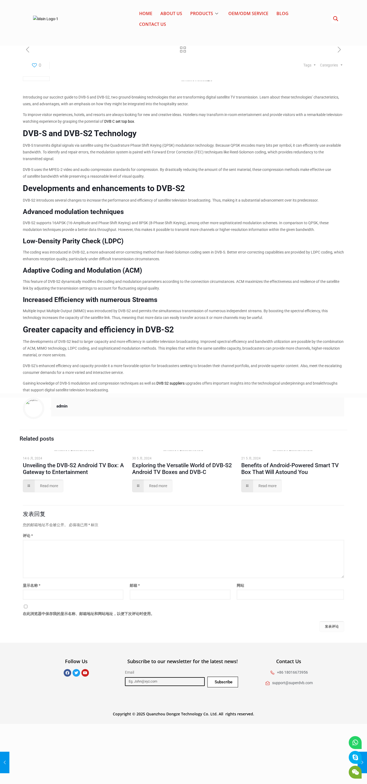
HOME (145, 13)
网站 (240, 585)
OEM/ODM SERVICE (248, 13)
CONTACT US (152, 24)
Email (129, 672)
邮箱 (135, 585)
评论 (28, 535)
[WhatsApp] (355, 742)
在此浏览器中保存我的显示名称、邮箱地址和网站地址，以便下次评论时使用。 (88, 613)
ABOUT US (171, 13)
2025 (140, 713)
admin (61, 406)
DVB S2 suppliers (170, 383)
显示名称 (31, 585)
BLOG (282, 13)
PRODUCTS (201, 13)
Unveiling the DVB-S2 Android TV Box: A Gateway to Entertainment (73, 468)
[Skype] (355, 757)
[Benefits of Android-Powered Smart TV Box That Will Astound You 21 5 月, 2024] (362, 762)
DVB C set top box (119, 121)
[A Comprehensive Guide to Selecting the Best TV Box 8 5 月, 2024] (4, 762)
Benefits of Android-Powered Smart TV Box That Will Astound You (290, 468)
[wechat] (355, 772)
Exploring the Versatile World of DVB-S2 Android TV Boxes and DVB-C (182, 468)
